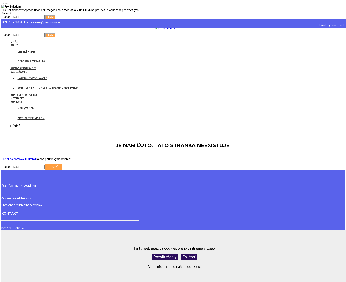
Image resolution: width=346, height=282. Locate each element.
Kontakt (16, 101)
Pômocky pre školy (23, 68)
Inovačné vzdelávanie (32, 78)
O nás (14, 41)
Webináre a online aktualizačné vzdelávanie (48, 88)
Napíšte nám (26, 108)
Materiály (17, 98)
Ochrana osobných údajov (16, 198)
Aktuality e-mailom (31, 118)
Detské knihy (26, 51)
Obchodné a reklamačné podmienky (21, 205)
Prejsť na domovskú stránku (19, 159)
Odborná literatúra (31, 61)
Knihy (14, 45)
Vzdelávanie (18, 71)
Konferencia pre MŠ (23, 95)
